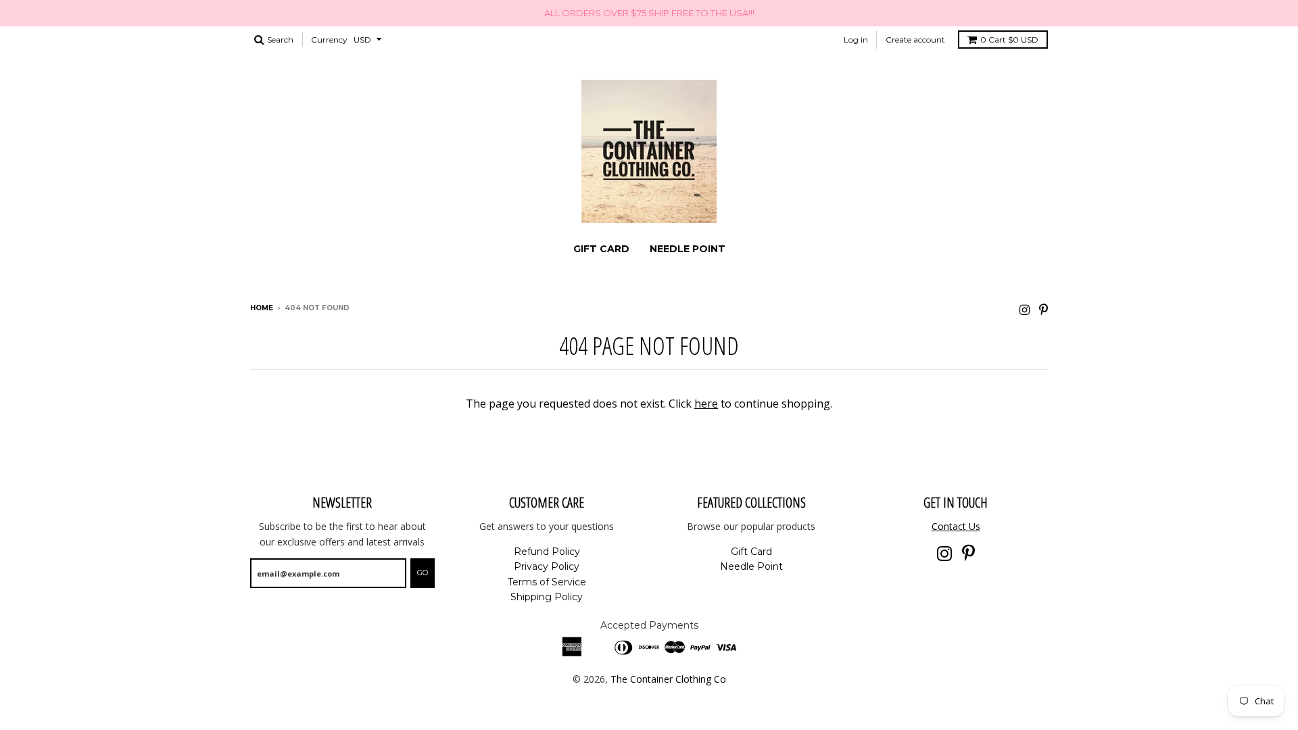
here (706, 403)
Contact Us (956, 526)
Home (261, 307)
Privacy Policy (546, 566)
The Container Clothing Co (668, 679)
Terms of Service (547, 582)
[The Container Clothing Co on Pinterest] (1043, 309)
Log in (856, 39)
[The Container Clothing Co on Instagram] (1024, 309)
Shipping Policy (546, 597)
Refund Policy (547, 551)
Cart (1009, 39)
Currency (329, 39)
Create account (915, 39)
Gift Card (601, 249)
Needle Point (687, 249)
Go (422, 572)
